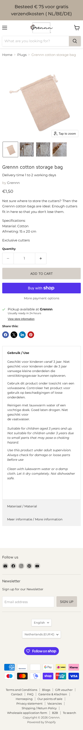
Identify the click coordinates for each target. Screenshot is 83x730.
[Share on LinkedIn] (22, 334)
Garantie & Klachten (52, 694)
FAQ (30, 694)
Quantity (9, 248)
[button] (10, 149)
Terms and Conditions (21, 690)
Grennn (13, 183)
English (39, 622)
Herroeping (24, 699)
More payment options (41, 298)
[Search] (75, 41)
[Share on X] (14, 334)
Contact (16, 694)
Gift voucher (64, 690)
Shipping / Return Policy (39, 708)
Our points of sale (49, 699)
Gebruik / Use (18, 353)
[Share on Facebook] (5, 334)
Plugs (22, 55)
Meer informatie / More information (34, 519)
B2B (55, 713)
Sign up (66, 602)
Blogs (46, 690)
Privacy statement (29, 703)
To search (69, 713)
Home (7, 55)
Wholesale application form (27, 713)
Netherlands (39, 634)
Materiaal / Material (22, 506)
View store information (21, 319)
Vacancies (54, 703)
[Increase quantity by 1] (40, 258)
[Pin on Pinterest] (30, 334)
